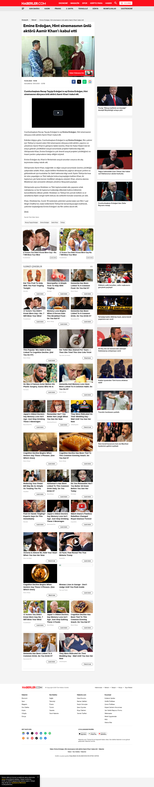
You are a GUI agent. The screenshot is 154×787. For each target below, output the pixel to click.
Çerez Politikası (110, 704)
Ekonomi (24, 698)
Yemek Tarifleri (82, 713)
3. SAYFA (69, 9)
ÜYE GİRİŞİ (127, 3)
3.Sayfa (24, 713)
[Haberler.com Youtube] (32, 738)
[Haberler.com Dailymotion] (45, 738)
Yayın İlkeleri (128, 687)
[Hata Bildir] (72, 756)
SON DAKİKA (34, 9)
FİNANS (58, 9)
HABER (108, 3)
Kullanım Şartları (110, 698)
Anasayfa (25, 20)
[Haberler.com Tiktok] (36, 738)
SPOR (84, 3)
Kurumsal (108, 695)
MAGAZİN (75, 3)
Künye (120, 687)
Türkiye (62, 222)
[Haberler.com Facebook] (27, 733)
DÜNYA (95, 9)
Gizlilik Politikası (110, 701)
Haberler (25, 695)
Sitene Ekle (108, 722)
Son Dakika (25, 707)
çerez (3, 779)
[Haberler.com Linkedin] (41, 733)
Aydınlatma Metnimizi (19, 783)
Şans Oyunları (81, 707)
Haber (70, 752)
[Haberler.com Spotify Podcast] (49, 733)
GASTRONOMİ (126, 9)
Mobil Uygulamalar (111, 716)
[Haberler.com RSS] (23, 738)
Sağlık (51, 698)
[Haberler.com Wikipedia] (27, 738)
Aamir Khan (54, 222)
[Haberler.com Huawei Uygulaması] (102, 734)
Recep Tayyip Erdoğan (31, 222)
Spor (23, 701)
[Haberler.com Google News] (23, 733)
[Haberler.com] (32, 687)
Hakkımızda (98, 687)
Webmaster (108, 713)
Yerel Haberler (54, 713)
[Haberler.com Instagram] (36, 733)
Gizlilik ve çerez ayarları (62, 756)
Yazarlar (51, 710)
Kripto (24, 710)
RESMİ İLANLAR (109, 9)
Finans (51, 704)
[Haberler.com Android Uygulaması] (92, 734)
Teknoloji (52, 701)
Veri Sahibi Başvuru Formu (113, 710)
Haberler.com (81, 695)
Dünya (24, 716)
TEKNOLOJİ (83, 9)
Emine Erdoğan (44, 222)
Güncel (34, 20)
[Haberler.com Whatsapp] (45, 733)
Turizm (51, 707)
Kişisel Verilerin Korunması (113, 707)
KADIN (47, 9)
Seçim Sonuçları (82, 704)
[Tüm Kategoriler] (23, 8)
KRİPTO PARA (96, 3)
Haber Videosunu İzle (77, 73)
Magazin (24, 704)
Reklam (107, 687)
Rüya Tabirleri (81, 710)
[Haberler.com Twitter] (32, 733)
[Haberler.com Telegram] (41, 738)
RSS (106, 719)
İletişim (114, 687)
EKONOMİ (63, 3)
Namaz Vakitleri (82, 701)
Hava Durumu (81, 698)
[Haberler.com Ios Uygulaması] (82, 734)
